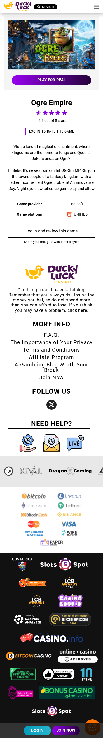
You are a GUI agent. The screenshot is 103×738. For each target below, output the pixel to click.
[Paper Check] (51, 545)
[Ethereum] (34, 508)
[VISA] (69, 526)
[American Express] (34, 536)
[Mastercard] (34, 526)
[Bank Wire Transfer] (69, 536)
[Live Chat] (75, 453)
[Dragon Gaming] (70, 471)
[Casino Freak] (21, 699)
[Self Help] (28, 453)
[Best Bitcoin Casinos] (24, 681)
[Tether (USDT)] (69, 508)
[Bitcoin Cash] (34, 517)
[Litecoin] (69, 498)
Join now (66, 730)
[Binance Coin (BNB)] (69, 517)
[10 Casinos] (86, 681)
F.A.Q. (51, 335)
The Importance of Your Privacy (51, 342)
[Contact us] (52, 453)
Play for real (51, 80)
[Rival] (31, 471)
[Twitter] (51, 405)
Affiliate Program (51, 357)
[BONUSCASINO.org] (66, 699)
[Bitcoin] (34, 498)
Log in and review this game (51, 230)
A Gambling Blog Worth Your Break (51, 367)
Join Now (51, 377)
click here (77, 310)
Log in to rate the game (51, 131)
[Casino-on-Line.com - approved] (59, 681)
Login (37, 730)
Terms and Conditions (51, 349)
